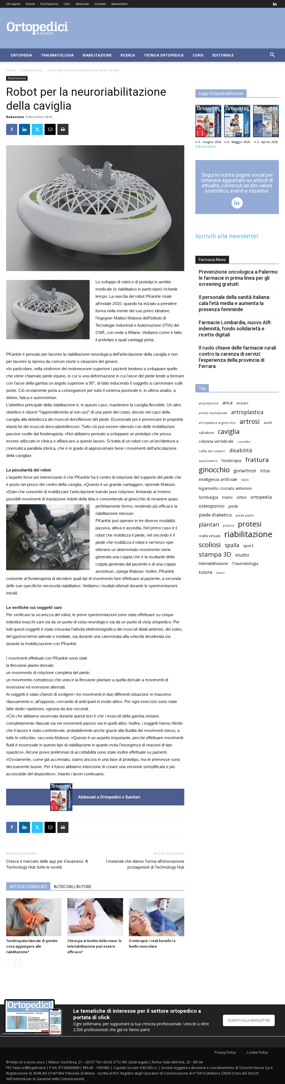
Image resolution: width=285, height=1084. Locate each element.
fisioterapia (231, 460)
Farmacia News (212, 259)
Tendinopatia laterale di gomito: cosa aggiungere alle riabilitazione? (32, 946)
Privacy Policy (225, 1052)
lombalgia (208, 497)
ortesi (242, 497)
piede (233, 506)
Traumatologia (57, 55)
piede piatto (245, 515)
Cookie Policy (257, 1052)
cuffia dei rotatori (212, 451)
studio (242, 555)
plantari (209, 524)
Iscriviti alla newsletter (227, 236)
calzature (206, 432)
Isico (245, 479)
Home (11, 70)
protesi (249, 524)
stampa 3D (215, 554)
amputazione (208, 403)
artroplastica (247, 412)
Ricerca (128, 55)
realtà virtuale (209, 536)
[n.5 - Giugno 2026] (61, 797)
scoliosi (210, 544)
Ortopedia (21, 55)
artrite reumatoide (213, 413)
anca (227, 402)
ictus (265, 471)
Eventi (30, 4)
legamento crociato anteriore (225, 488)
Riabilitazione (97, 55)
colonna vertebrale (216, 441)
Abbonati (82, 4)
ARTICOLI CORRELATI (28, 886)
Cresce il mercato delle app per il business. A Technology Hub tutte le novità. (47, 864)
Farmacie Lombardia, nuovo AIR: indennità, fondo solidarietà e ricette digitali (235, 328)
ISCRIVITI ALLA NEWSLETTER (249, 1020)
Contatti (100, 4)
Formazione (49, 4)
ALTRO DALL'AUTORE (73, 886)
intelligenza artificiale (218, 479)
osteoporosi (212, 506)
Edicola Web (205, 146)
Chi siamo (13, 4)
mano (227, 497)
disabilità (240, 450)
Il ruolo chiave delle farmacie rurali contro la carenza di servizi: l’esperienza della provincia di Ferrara (237, 357)
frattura (257, 460)
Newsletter (119, 4)
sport (248, 545)
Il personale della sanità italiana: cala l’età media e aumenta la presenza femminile (234, 303)
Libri (67, 4)
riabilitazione (248, 534)
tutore (205, 572)
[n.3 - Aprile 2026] (266, 122)
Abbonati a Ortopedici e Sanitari (109, 797)
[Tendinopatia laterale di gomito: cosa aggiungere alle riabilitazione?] (34, 917)
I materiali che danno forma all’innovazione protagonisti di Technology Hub (145, 864)
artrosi (250, 421)
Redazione (15, 117)
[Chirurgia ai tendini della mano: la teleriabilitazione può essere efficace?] (95, 917)
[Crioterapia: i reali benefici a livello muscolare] (156, 917)
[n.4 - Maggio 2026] (237, 122)
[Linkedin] (275, 4)
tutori (220, 573)
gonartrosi (245, 470)
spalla (232, 545)
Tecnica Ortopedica (164, 55)
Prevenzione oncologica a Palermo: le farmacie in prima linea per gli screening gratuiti (239, 278)
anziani (242, 403)
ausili (268, 422)
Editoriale (223, 55)
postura (228, 525)
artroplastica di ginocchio (217, 423)
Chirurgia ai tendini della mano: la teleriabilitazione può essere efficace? (94, 946)
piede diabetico (215, 515)
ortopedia (261, 497)
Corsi (198, 55)
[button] (272, 55)
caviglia (229, 431)
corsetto (243, 441)
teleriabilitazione (213, 563)
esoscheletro (208, 461)
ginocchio (214, 470)
